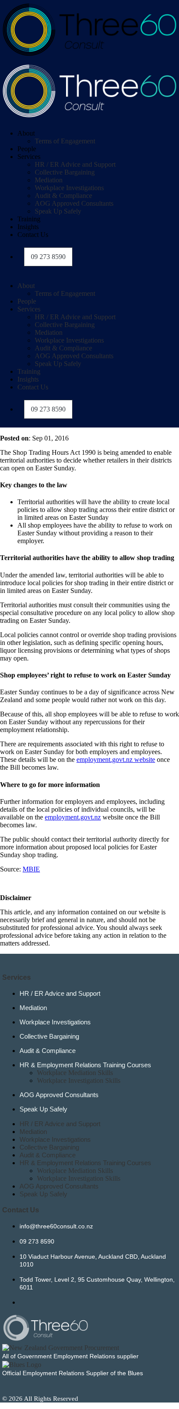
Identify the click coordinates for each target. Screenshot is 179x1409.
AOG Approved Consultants (74, 203)
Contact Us (32, 234)
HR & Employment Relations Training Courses (85, 1065)
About (26, 133)
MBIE (31, 869)
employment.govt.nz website (115, 759)
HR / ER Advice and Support (75, 164)
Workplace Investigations (69, 187)
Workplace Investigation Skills (78, 1080)
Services (28, 156)
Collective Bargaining (65, 172)
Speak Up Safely (58, 211)
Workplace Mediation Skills (75, 1072)
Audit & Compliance (63, 195)
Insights (28, 226)
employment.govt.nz (73, 817)
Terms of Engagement (65, 141)
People (26, 148)
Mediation (49, 180)
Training (28, 219)
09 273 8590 (48, 256)
